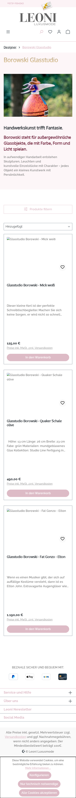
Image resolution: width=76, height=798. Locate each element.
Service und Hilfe (17, 692)
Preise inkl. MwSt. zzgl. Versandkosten (30, 347)
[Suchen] (41, 31)
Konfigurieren (39, 775)
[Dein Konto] (59, 31)
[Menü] (8, 31)
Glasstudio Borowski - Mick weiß (31, 285)
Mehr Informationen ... (38, 768)
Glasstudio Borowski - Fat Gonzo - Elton (36, 557)
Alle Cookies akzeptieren (39, 793)
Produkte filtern (40, 209)
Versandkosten (15, 737)
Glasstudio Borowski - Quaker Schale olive (34, 423)
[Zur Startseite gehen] (38, 19)
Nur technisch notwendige (39, 784)
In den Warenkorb (38, 357)
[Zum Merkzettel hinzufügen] (62, 267)
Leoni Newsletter (18, 709)
